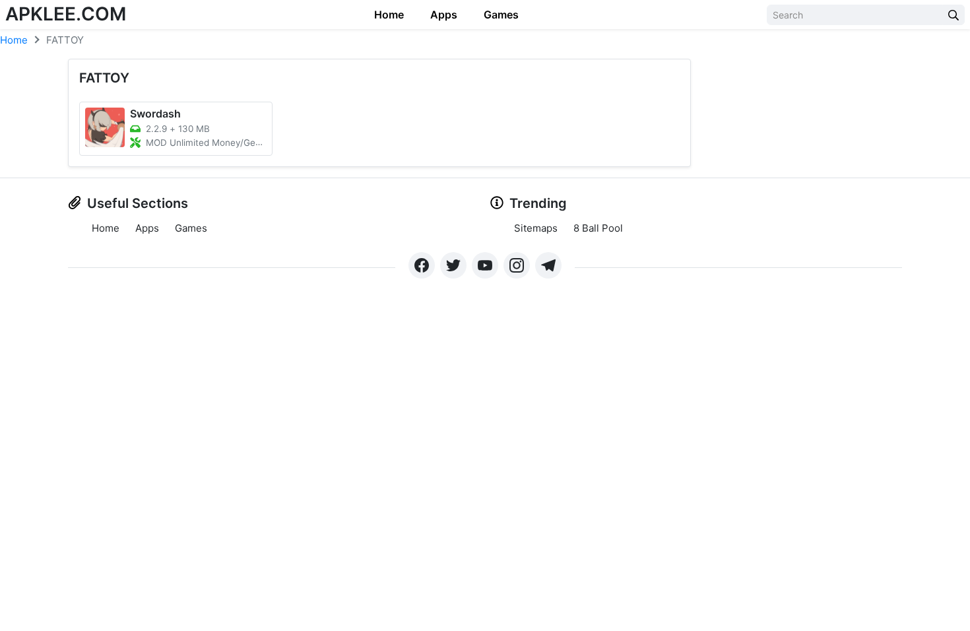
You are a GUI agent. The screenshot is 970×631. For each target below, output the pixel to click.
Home (389, 14)
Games (501, 14)
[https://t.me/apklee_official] (548, 265)
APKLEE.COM (65, 14)
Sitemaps (536, 228)
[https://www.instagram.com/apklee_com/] (516, 265)
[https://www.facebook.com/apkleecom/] (421, 265)
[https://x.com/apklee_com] (453, 265)
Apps (443, 14)
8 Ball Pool (598, 228)
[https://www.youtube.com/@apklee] (485, 265)
